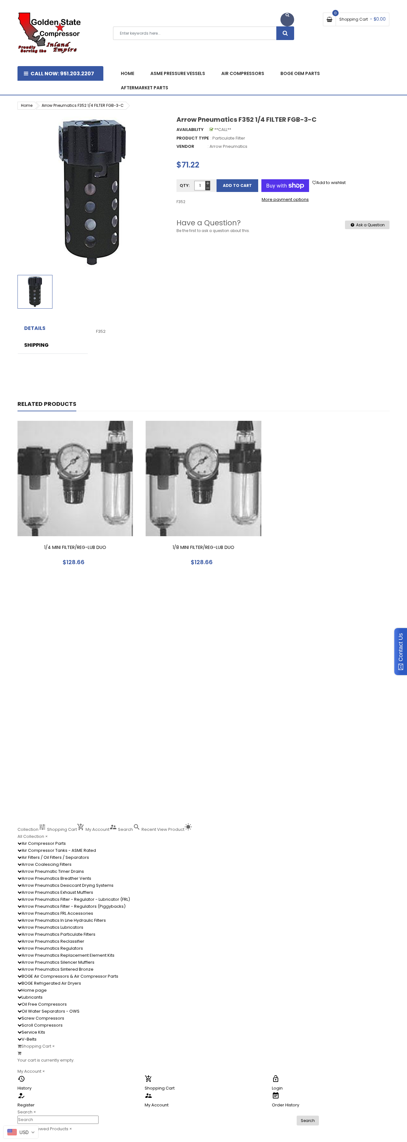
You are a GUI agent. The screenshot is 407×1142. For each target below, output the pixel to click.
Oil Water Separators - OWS (50, 1011)
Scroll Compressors (42, 1025)
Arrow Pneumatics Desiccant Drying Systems (68, 885)
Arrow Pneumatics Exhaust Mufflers (57, 892)
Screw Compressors (43, 1018)
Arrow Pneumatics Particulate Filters (58, 934)
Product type (192, 138)
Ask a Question (370, 225)
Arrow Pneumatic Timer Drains (53, 871)
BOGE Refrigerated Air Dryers (51, 983)
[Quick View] (94, 498)
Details (34, 328)
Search (308, 1120)
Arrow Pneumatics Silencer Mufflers (58, 962)
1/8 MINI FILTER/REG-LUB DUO (203, 547)
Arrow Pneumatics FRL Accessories (57, 913)
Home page (34, 990)
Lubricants (32, 997)
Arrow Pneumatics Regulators (52, 948)
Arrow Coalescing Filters (47, 864)
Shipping (36, 345)
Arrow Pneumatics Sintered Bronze (57, 969)
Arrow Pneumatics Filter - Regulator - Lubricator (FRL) (76, 899)
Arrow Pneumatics (228, 146)
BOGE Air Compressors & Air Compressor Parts (70, 976)
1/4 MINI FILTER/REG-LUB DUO (75, 547)
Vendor (185, 146)
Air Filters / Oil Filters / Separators (55, 857)
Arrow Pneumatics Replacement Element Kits (68, 955)
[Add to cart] (75, 498)
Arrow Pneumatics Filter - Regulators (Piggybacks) (74, 906)
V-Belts (29, 1039)
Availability (190, 130)
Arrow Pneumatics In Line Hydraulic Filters (64, 920)
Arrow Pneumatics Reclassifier (53, 941)
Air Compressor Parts (44, 843)
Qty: (185, 185)
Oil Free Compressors (44, 1004)
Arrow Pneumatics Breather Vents (56, 878)
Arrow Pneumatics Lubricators (52, 927)
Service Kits (33, 1032)
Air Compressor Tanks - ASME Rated (59, 850)
